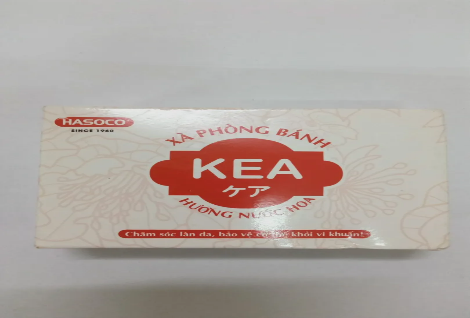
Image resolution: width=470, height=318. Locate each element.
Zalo (40, 313)
